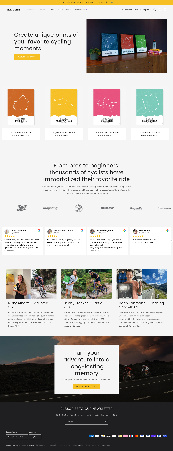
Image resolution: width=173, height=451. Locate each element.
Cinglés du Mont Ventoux (64, 132)
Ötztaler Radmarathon (150, 132)
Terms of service (65, 445)
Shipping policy (78, 445)
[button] (30, 9)
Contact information (92, 445)
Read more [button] (55, 251)
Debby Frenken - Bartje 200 (83, 305)
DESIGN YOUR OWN (27, 57)
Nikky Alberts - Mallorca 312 (28, 305)
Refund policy (41, 445)
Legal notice (105, 445)
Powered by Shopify (27, 445)
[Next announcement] (166, 2)
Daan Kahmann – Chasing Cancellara (141, 305)
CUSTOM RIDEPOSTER (86, 386)
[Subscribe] (105, 422)
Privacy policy (52, 445)
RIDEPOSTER (16, 445)
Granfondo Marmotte (21, 132)
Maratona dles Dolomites (107, 132)
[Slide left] (81, 144)
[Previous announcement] (6, 2)
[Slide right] (91, 144)
